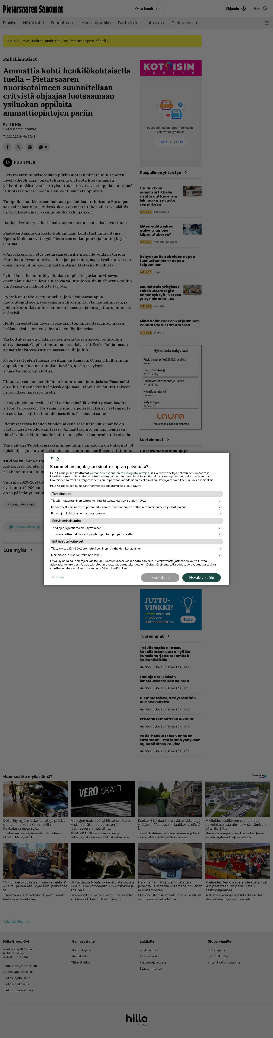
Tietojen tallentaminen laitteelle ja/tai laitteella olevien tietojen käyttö (99, 501)
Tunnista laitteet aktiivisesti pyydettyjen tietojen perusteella (92, 534)
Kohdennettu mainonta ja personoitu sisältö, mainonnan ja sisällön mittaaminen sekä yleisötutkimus (118, 507)
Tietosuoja (57, 577)
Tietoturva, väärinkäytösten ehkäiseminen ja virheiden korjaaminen (96, 549)
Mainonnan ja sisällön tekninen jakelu (76, 555)
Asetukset (160, 577)
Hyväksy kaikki (201, 577)
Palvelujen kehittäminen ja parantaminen (78, 513)
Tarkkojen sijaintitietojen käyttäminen (76, 528)
